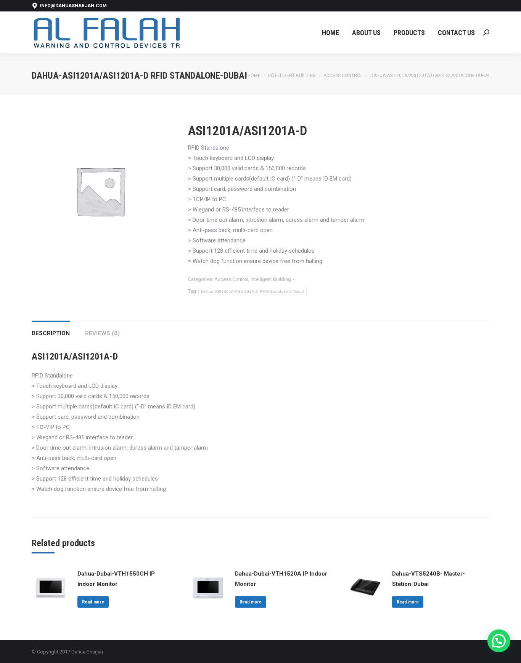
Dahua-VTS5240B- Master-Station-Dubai (428, 578)
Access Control (231, 279)
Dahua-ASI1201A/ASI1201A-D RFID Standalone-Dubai (252, 291)
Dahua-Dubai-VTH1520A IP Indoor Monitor (281, 578)
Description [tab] (51, 333)
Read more (93, 602)
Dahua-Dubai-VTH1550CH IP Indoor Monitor (116, 578)
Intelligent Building (271, 279)
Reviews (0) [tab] (102, 333)
